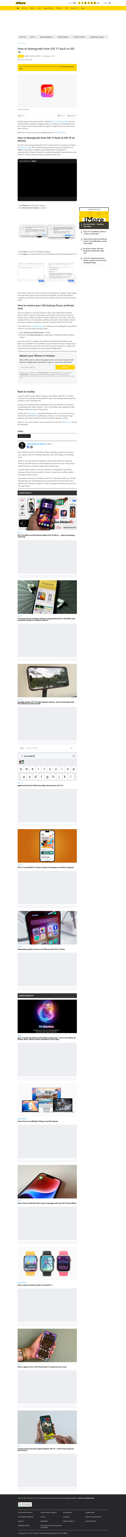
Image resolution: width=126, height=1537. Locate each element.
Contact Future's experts (49, 1512)
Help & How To (24, 436)
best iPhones (33, 413)
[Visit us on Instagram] (88, 3)
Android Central (90, 1521)
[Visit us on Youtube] (85, 3)
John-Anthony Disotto (34, 56)
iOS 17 (24, 43)
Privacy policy (67, 1512)
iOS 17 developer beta (60, 121)
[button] (107, 3)
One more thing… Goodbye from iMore (93, 225)
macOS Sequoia (63, 37)
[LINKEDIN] (28, 447)
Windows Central (23, 1525)
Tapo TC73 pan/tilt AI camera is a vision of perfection (94, 233)
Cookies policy (90, 1512)
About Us (74, 8)
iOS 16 (63, 132)
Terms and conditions (25, 1512)
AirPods (59, 8)
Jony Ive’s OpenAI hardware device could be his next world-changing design (95, 260)
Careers (43, 1517)
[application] (47, 180)
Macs (32, 8)
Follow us (62, 115)
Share (22, 115)
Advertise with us (68, 1521)
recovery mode (25, 147)
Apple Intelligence (46, 37)
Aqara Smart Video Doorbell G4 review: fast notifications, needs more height (95, 241)
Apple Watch (48, 8)
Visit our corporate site (86, 1498)
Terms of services (43, 373)
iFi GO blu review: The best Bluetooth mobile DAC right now (93, 251)
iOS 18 (32, 37)
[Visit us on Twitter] (82, 3)
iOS (66, 8)
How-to (20, 56)
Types (83, 8)
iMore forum (66, 422)
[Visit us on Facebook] (79, 3)
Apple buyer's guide (97, 37)
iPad (39, 8)
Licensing (66, 1517)
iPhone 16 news (79, 37)
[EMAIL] (32, 447)
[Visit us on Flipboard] (95, 3)
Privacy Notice (24, 374)
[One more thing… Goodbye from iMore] (94, 220)
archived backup (36, 326)
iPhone (24, 8)
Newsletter (73, 115)
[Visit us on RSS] (92, 3)
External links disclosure (93, 1517)
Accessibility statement (25, 1517)
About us (21, 1521)
